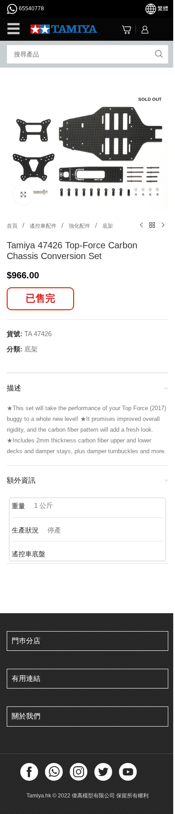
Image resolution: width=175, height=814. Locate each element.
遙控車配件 (44, 226)
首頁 (13, 226)
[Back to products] (152, 225)
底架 (107, 226)
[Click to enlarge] (23, 194)
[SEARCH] (158, 54)
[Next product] (163, 225)
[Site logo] (64, 28)
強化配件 (80, 226)
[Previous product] (141, 225)
